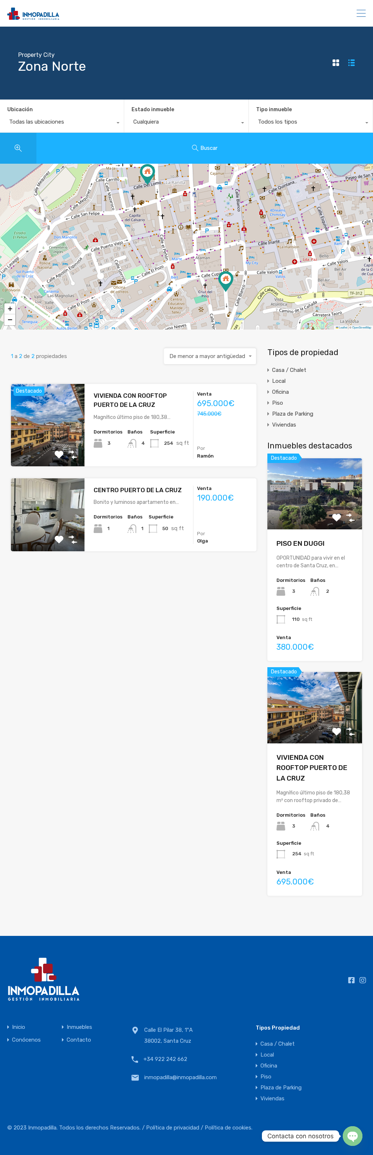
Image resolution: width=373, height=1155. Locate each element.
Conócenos (26, 1040)
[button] (147, 174)
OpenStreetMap (361, 327)
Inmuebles (79, 1027)
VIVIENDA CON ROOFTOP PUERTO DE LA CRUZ (312, 767)
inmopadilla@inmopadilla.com (180, 1077)
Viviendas (284, 424)
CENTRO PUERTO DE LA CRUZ (138, 490)
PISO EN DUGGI (300, 543)
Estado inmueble (152, 109)
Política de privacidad (172, 1127)
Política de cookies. (228, 1127)
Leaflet (342, 327)
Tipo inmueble (274, 109)
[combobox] (62, 123)
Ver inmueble (48, 450)
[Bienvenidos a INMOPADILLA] (34, 17)
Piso (277, 403)
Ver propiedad (315, 515)
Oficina (280, 392)
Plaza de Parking (292, 414)
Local (279, 381)
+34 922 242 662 (323, 13)
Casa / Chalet (289, 370)
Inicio (18, 1027)
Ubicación (20, 109)
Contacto (79, 1040)
